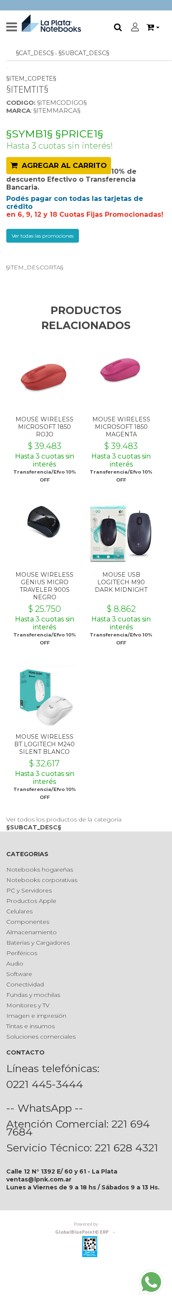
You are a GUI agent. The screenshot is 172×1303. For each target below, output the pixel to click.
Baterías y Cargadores (38, 942)
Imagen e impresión (36, 1015)
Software (19, 974)
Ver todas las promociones (42, 236)
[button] (153, 27)
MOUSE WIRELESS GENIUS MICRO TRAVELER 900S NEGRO (44, 586)
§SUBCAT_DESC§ (83, 53)
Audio (14, 963)
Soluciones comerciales (41, 1036)
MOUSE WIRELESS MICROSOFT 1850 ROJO (44, 427)
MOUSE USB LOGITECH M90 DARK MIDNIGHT (121, 582)
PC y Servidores (29, 890)
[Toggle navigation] (11, 27)
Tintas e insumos (30, 1026)
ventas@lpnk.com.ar (38, 1179)
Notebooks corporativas (41, 880)
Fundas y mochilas (33, 995)
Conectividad (25, 984)
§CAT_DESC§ (34, 53)
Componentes (27, 921)
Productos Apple (31, 901)
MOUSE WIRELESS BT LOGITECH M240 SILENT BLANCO (44, 744)
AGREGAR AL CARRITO (62, 165)
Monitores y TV (28, 1005)
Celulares (19, 911)
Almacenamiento (31, 932)
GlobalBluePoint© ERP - (86, 1228)
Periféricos (21, 953)
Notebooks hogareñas (39, 869)
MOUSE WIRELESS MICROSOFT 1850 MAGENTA (121, 427)
